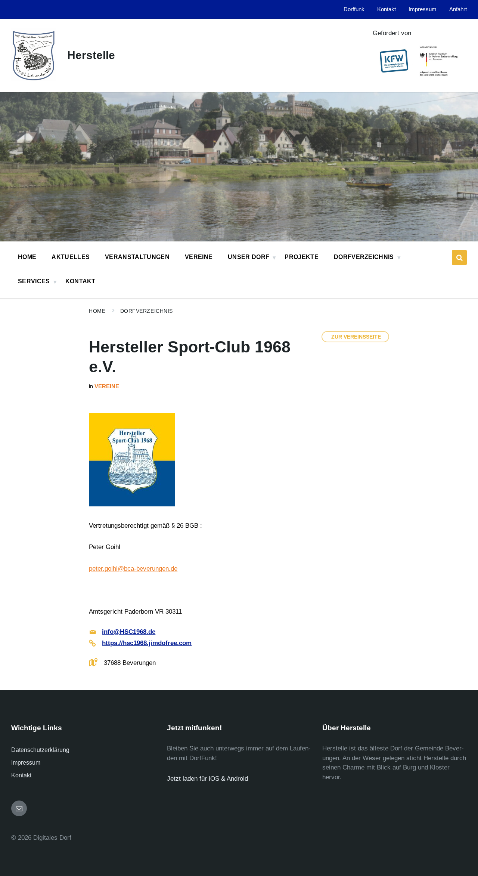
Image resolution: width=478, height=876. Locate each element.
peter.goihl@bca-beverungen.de (133, 568)
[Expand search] (459, 257)
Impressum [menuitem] (423, 9)
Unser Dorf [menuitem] (248, 257)
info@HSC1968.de (128, 631)
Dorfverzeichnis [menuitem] (364, 257)
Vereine (106, 386)
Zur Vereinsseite (356, 337)
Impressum (25, 762)
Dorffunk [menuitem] (354, 9)
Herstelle (91, 55)
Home (97, 311)
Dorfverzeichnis (146, 311)
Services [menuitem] (34, 281)
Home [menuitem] (27, 257)
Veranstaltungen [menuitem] (137, 257)
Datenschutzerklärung (40, 750)
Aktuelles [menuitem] (71, 257)
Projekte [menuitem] (302, 257)
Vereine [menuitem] (198, 257)
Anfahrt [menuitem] (458, 9)
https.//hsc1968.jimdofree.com (147, 643)
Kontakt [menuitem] (386, 9)
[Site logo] (33, 79)
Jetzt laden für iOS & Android (207, 778)
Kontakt (21, 775)
